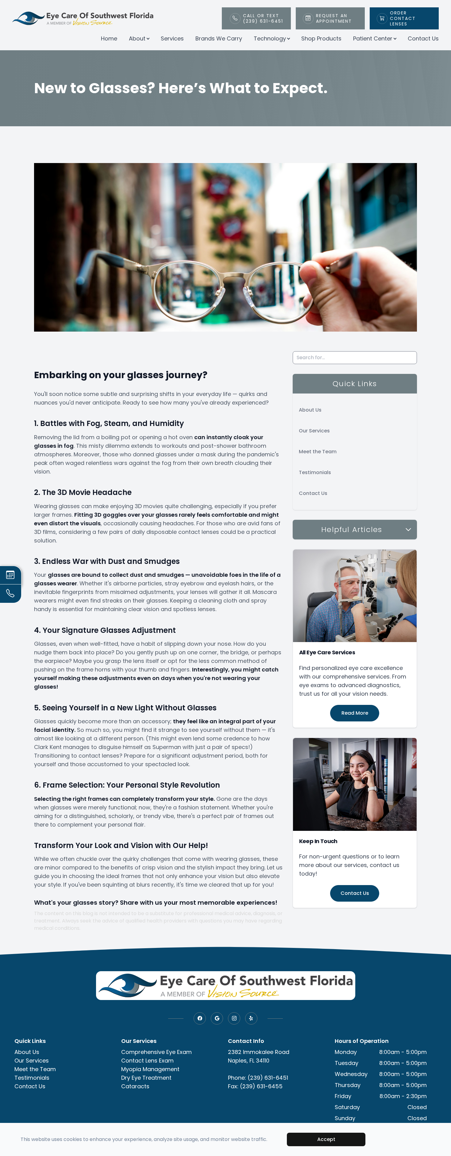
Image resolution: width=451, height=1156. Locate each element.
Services (172, 38)
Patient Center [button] (372, 38)
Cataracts (135, 1086)
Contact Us (423, 38)
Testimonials (315, 472)
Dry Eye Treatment (146, 1078)
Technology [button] (270, 38)
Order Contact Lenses (403, 18)
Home (109, 38)
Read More (354, 713)
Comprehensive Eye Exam (156, 1052)
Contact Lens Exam (147, 1060)
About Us (310, 409)
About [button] (137, 38)
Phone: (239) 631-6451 (258, 1078)
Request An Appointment (334, 18)
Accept (326, 1139)
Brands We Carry (218, 38)
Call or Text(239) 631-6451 (263, 18)
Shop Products (321, 38)
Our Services (314, 430)
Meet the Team (318, 451)
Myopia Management (150, 1069)
